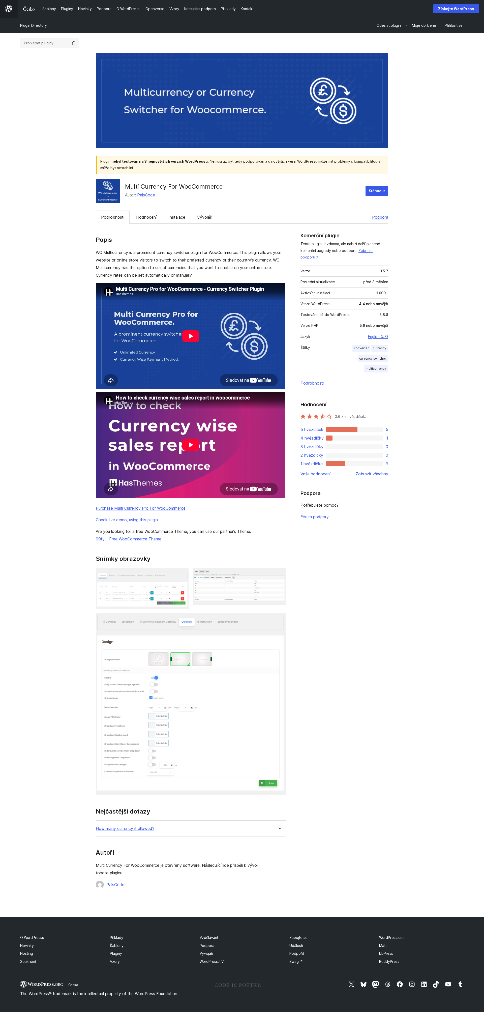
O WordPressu (32, 937)
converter (361, 348)
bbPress (386, 953)
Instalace (176, 217)
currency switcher (372, 358)
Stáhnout (377, 191)
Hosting (26, 953)
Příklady (116, 937)
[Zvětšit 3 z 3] (279, 619)
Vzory (115, 961)
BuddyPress (389, 961)
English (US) (378, 336)
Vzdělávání (209, 937)
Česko (73, 985)
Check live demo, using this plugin (127, 519)
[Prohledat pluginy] (74, 43)
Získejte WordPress (456, 9)
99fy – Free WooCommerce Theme (128, 538)
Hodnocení (146, 217)
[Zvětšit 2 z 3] (279, 574)
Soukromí (28, 961)
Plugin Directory (33, 25)
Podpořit (296, 953)
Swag (296, 961)
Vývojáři (204, 217)
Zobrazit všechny (372, 473)
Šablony (117, 945)
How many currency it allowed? (125, 828)
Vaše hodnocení (315, 473)
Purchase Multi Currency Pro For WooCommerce (141, 508)
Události (296, 945)
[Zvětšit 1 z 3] (182, 574)
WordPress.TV (212, 961)
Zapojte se (298, 937)
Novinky (27, 945)
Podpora (380, 217)
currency (379, 348)
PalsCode (146, 194)
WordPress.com (392, 937)
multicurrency (376, 368)
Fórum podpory (314, 516)
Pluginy (116, 953)
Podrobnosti (112, 217)
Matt (383, 945)
